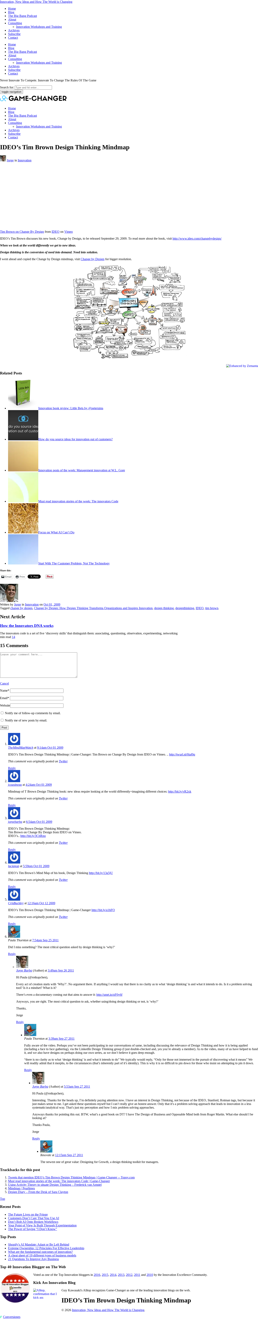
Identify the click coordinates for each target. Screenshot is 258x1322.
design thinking (164, 608)
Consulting (15, 23)
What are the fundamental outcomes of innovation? (40, 1251)
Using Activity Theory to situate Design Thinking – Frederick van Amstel (55, 1184)
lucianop (13, 866)
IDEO (55, 231)
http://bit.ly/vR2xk (179, 791)
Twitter (63, 761)
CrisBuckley (16, 903)
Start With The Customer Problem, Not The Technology (74, 563)
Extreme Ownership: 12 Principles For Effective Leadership (46, 1248)
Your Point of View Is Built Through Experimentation (42, 1225)
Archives (14, 30)
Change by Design (92, 259)
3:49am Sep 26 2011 (61, 970)
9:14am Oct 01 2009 (50, 747)
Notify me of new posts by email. (26, 720)
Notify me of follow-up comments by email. (33, 713)
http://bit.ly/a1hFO (103, 910)
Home (12, 8)
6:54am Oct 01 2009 (39, 821)
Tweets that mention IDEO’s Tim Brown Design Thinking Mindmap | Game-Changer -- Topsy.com (71, 1177)
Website (5, 705)
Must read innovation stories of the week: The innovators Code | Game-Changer (59, 1181)
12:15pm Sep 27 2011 (69, 1155)
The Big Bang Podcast (22, 16)
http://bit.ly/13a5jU (101, 873)
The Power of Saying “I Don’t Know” (32, 1229)
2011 (137, 1274)
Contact (13, 37)
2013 (121, 1274)
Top (2, 1198)
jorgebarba (15, 821)
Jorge (10, 160)
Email (4, 698)
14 (13, 637)
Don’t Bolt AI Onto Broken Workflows (33, 1221)
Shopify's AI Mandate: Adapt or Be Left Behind (38, 1244)
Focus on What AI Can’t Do (56, 532)
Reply (12, 768)
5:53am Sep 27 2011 (77, 1086)
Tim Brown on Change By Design (22, 231)
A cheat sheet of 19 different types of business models (42, 1255)
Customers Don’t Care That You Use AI (33, 1218)
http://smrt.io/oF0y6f (109, 994)
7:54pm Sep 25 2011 (45, 940)
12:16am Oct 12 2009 (41, 903)
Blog (11, 12)
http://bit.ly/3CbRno (33, 836)
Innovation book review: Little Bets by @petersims (70, 408)
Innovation (24, 160)
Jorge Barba (24, 970)
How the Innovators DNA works (26, 626)
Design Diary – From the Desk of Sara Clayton (38, 1192)
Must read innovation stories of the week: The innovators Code (78, 501)
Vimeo (68, 231)
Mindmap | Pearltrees (21, 1188)
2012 (129, 1274)
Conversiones (11, 1317)
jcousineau (15, 784)
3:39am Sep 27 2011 (61, 1038)
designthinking (184, 608)
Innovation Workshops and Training (39, 26)
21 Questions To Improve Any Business (33, 1259)
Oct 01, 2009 (52, 604)
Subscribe (14, 34)
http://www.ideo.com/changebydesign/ (197, 238)
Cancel (4, 683)
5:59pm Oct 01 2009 (36, 866)
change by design (21, 608)
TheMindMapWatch (20, 747)
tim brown (211, 608)
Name (4, 690)
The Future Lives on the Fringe (28, 1214)
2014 (113, 1274)
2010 (150, 1274)
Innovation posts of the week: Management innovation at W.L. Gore (81, 470)
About (12, 19)
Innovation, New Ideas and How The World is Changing (36, 1)
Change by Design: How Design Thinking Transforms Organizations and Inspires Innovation (93, 608)
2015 (105, 1274)
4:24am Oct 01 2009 (39, 784)
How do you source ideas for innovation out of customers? (75, 439)
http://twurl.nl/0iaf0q (182, 754)
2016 (97, 1274)
